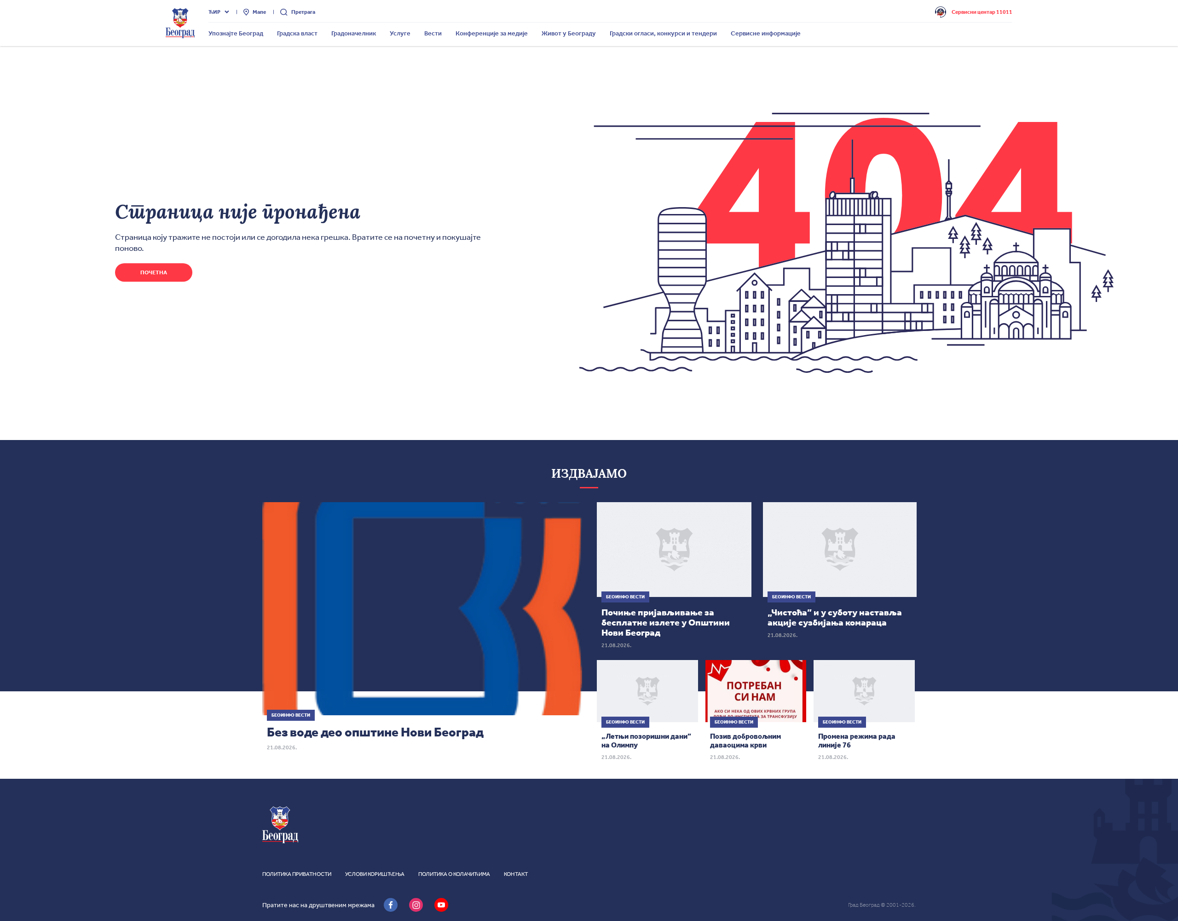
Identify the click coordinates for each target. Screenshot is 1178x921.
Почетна (153, 272)
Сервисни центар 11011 (982, 12)
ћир (214, 12)
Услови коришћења (374, 874)
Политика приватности (296, 874)
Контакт (516, 874)
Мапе (259, 12)
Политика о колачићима (454, 874)
